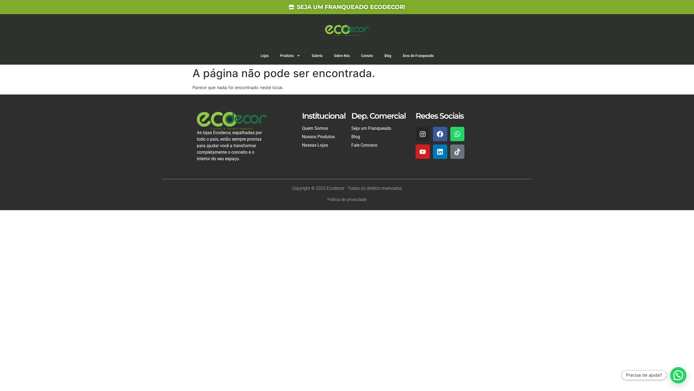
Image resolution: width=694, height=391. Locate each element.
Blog (387, 55)
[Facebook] (440, 134)
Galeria (317, 55)
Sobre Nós (342, 55)
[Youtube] (423, 151)
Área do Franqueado (418, 55)
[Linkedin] (440, 151)
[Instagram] (423, 134)
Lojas (265, 55)
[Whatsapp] (457, 134)
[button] (678, 375)
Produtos (287, 55)
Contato (367, 55)
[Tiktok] (457, 151)
